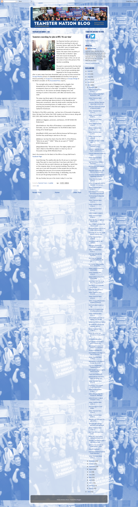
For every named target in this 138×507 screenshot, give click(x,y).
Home (57, 193)
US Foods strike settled (95, 339)
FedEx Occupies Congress (96, 213)
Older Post (77, 193)
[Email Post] (57, 183)
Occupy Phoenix (37, 76)
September (92, 466)
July (90, 472)
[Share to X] (64, 183)
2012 (88, 82)
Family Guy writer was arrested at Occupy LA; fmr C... (97, 335)
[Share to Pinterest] (68, 183)
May (90, 477)
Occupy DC (48, 78)
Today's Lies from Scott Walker (97, 322)
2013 (88, 79)
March (91, 483)
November (92, 461)
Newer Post (36, 193)
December (92, 87)
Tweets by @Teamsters (91, 41)
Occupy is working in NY (95, 350)
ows (38, 186)
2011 (88, 85)
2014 (88, 77)
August (91, 469)
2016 (88, 71)
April (90, 480)
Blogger (79, 500)
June (90, 474)
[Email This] (61, 183)
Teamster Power (91, 48)
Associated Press (55, 81)
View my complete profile (92, 63)
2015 (88, 74)
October (91, 464)
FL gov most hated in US (95, 374)
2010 (88, 492)
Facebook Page (37, 156)
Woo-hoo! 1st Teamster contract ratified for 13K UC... (96, 260)
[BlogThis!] (63, 183)
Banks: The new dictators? (96, 289)
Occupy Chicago (73, 78)
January (91, 488)
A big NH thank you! (94, 449)
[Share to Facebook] (66, 183)
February (91, 485)
